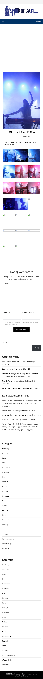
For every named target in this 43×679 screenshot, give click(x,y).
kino (3, 477)
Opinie (4, 505)
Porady (4, 515)
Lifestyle (5, 491)
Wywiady (5, 548)
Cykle (4, 458)
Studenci (5, 534)
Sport (4, 529)
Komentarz (8, 283)
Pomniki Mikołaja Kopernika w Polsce (21, 411)
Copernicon (6, 453)
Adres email (28, 313)
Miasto (4, 501)
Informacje (6, 467)
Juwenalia (5, 472)
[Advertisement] (21, 46)
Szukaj (4, 342)
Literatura (5, 496)
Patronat (5, 510)
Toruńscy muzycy (8, 539)
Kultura (4, 486)
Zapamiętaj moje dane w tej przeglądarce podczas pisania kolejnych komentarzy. (21, 323)
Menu (38, 21)
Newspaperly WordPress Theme (26, 675)
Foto (3, 463)
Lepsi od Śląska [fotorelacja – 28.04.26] (16, 369)
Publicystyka (6, 520)
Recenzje (5, 525)
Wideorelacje (6, 544)
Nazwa (6, 313)
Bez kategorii (6, 448)
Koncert (5, 482)
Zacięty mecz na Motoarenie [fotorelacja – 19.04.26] (21, 388)
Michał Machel (7, 415)
